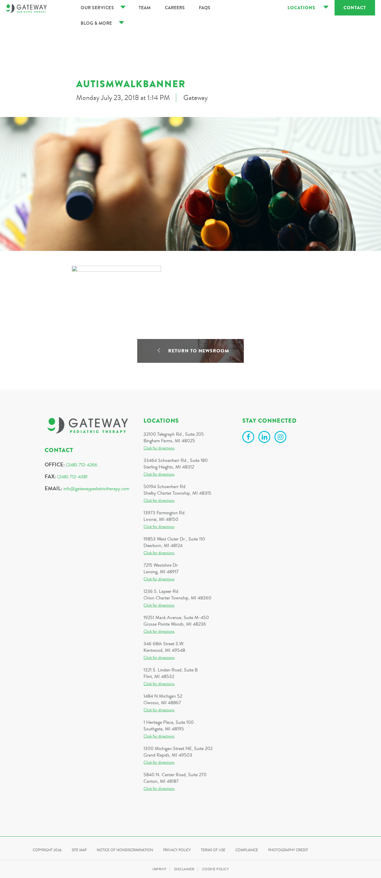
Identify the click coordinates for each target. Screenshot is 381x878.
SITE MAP (79, 850)
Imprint (159, 869)
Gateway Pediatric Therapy (26, 8)
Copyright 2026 (47, 850)
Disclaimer (184, 869)
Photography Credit (288, 850)
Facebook (249, 438)
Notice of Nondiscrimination (125, 850)
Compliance (246, 850)
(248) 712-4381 (72, 477)
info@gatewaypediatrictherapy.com (96, 488)
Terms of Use (213, 850)
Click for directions (158, 448)
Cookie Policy (215, 869)
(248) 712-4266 (81, 465)
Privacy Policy (177, 850)
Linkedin (265, 438)
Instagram (281, 438)
